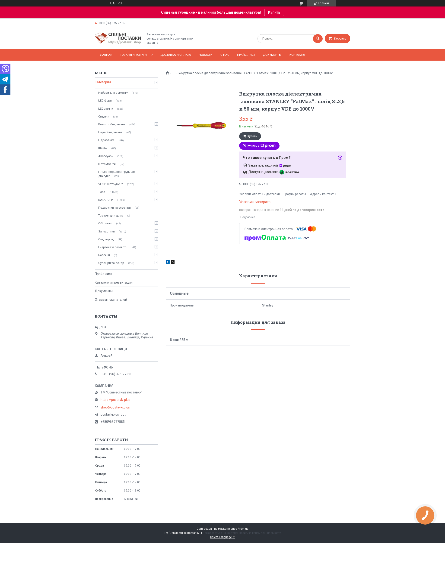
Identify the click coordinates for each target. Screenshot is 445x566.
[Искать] (318, 38)
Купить (274, 12)
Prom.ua (243, 528)
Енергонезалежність (112, 247)
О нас (224, 54)
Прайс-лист (246, 54)
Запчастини (106, 231)
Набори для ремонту (113, 92)
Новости (206, 54)
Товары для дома (110, 215)
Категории (103, 82)
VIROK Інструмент (110, 184)
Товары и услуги (133, 54)
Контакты (297, 54)
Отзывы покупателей (111, 299)
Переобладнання (110, 132)
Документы (272, 54)
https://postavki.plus (115, 400)
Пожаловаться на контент (220, 533)
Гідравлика (106, 140)
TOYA (101, 192)
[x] (173, 262)
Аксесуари (105, 156)
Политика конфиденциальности (260, 533)
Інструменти (107, 164)
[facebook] (168, 262)
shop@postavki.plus (115, 407)
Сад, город (106, 239)
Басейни (104, 255)
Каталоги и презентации (114, 282)
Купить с (253, 145)
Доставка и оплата (175, 54)
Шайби (102, 148)
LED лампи (105, 108)
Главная (105, 54)
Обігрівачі (105, 223)
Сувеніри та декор (111, 263)
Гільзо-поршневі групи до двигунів (116, 174)
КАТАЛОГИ (105, 199)
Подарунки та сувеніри (114, 207)
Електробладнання (111, 124)
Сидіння (103, 116)
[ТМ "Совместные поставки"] (118, 43)
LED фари (105, 100)
